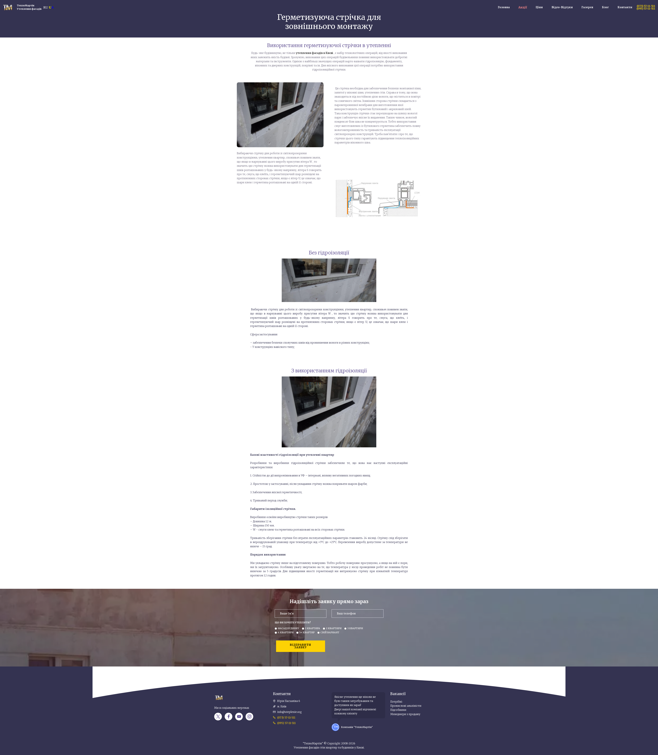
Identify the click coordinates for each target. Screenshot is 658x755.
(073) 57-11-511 (286, 717)
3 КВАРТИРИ (355, 628)
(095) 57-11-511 (286, 723)
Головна (504, 7)
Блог (605, 7)
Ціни (539, 7)
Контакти (625, 7)
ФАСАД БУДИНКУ (288, 628)
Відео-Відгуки (562, 7)
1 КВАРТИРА (312, 628)
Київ (26, 656)
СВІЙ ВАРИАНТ (329, 632)
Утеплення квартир (11, 656)
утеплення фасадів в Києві (314, 53)
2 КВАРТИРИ (334, 628)
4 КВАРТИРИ (286, 632)
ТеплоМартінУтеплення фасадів (29, 7)
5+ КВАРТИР (307, 632)
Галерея (587, 7)
